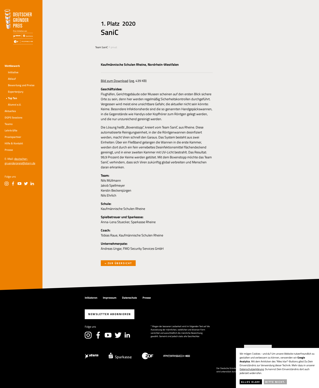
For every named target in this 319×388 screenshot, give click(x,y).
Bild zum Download (114, 80)
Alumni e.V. (14, 104)
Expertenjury (15, 92)
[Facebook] (13, 184)
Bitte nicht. (275, 382)
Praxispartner (13, 137)
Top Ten (12, 98)
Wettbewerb (12, 66)
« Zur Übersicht (118, 263)
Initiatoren (91, 298)
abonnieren (109, 314)
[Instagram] (6, 184)
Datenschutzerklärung (252, 369)
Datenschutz (129, 298)
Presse (9, 150)
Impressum (109, 298)
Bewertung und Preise (21, 85)
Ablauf (12, 79)
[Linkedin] (32, 184)
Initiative (13, 72)
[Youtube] (19, 184)
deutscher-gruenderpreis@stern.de (20, 161)
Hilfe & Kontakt (14, 143)
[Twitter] (26, 184)
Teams (9, 124)
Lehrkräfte (11, 130)
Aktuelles (10, 111)
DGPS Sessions (13, 117)
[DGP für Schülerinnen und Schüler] (19, 26)
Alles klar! (250, 382)
